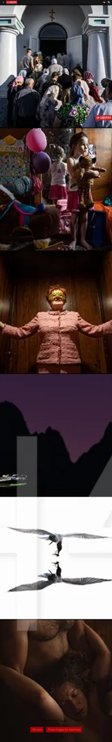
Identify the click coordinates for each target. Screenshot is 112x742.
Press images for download (63, 729)
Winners (37, 729)
